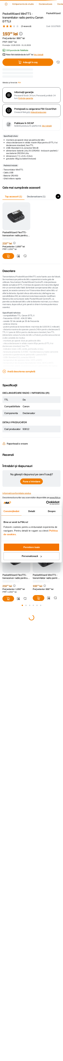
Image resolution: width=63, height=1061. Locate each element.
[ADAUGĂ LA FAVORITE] (25, 256)
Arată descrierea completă (21, 371)
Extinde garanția (25, 98)
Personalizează (30, 556)
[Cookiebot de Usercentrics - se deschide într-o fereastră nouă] (46, 503)
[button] (53, 26)
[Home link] (6, 4)
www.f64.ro (55, 497)
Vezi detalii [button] (38, 54)
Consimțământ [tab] (11, 511)
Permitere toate (31, 547)
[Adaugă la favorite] (58, 62)
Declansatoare (45, 4)
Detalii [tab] (31, 511)
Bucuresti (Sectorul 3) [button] (34, 76)
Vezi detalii (47, 125)
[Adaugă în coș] (8, 256)
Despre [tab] (52, 511)
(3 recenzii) (26, 26)
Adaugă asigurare (38, 112)
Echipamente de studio (23, 4)
